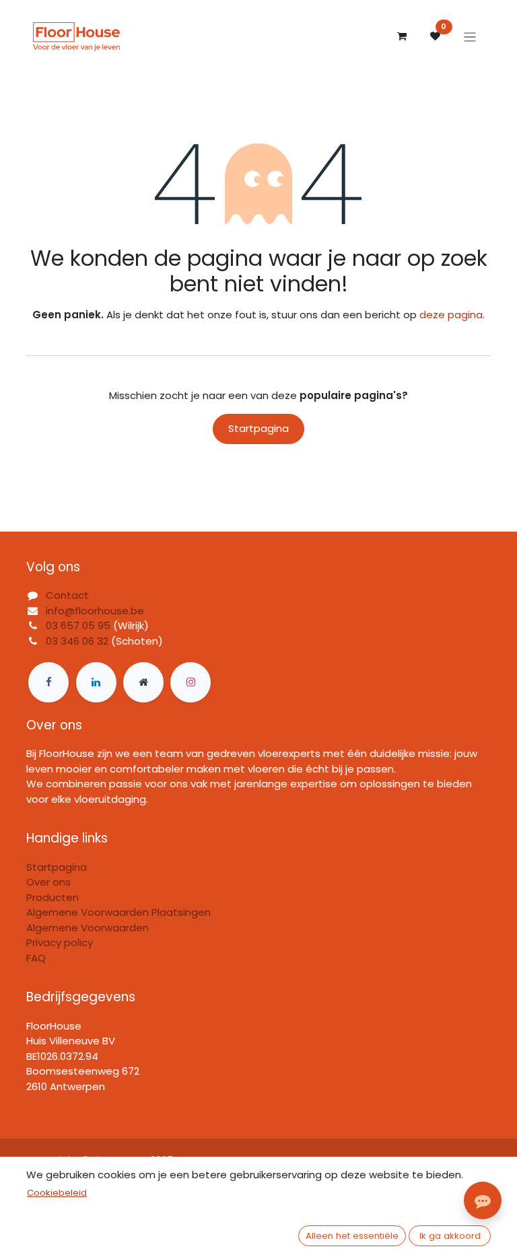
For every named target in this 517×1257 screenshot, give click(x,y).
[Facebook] (48, 682)
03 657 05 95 (78, 625)
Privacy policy (59, 942)
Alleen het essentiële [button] (352, 1235)
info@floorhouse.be (95, 611)
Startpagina (258, 428)
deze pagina (451, 315)
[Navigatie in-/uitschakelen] (470, 36)
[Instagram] (190, 682)
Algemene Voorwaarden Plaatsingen (118, 912)
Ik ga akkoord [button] (450, 1235)
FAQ (36, 958)
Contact (67, 595)
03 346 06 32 (77, 641)
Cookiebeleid (57, 1192)
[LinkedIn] (96, 682)
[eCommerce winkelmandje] (401, 36)
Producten (52, 897)
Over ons (48, 882)
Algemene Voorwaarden (87, 928)
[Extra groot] (143, 682)
